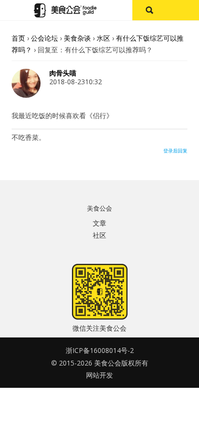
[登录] (182, 10)
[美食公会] (65, 10)
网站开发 (99, 375)
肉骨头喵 (62, 73)
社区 (99, 235)
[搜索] (149, 10)
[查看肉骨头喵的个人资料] (26, 95)
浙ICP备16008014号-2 (100, 350)
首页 (18, 38)
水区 (103, 38)
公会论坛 (44, 38)
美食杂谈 (77, 38)
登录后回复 (175, 150)
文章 (99, 223)
